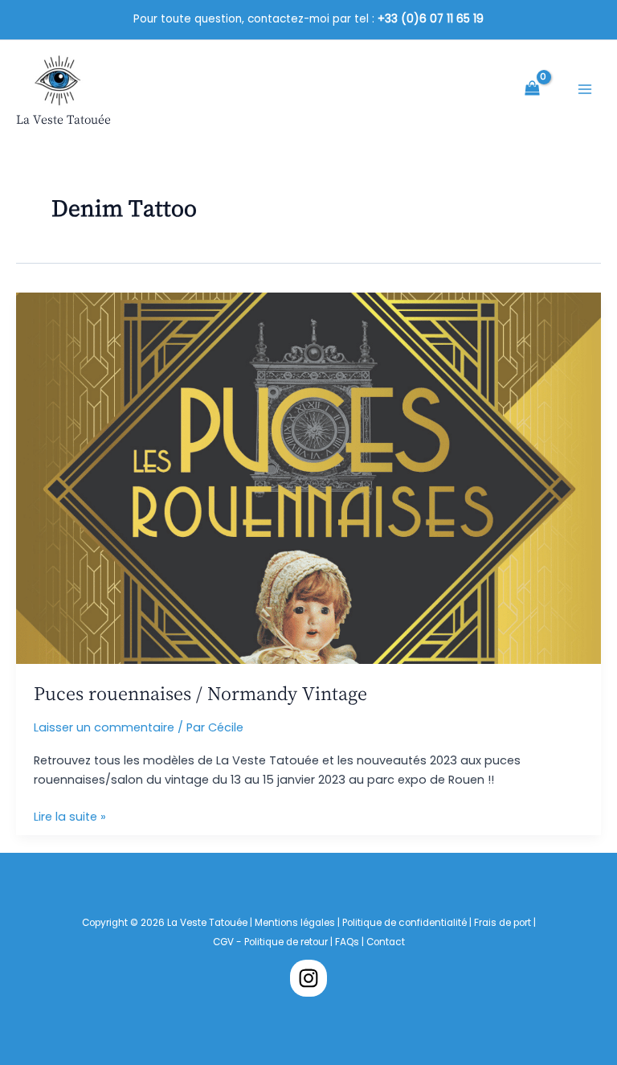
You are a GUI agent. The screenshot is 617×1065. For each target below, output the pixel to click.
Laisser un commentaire (104, 727)
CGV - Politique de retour (270, 942)
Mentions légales (295, 922)
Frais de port (502, 922)
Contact (385, 942)
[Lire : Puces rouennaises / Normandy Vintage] (308, 477)
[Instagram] (308, 978)
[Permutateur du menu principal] (585, 89)
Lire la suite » (70, 817)
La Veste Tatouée (63, 119)
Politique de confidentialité (404, 922)
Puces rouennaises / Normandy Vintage (200, 692)
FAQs (348, 942)
